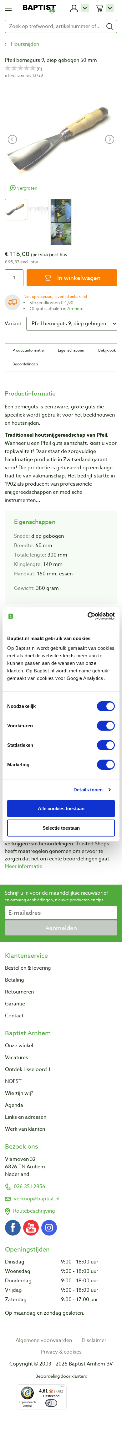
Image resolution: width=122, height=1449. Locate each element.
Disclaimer (94, 1340)
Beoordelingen (25, 364)
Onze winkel (19, 1045)
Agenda (14, 1105)
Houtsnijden (25, 44)
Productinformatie (28, 350)
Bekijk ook (107, 350)
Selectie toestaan (61, 828)
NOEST (13, 1081)
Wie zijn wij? (19, 1093)
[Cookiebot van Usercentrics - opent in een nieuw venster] (88, 616)
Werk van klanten (25, 1129)
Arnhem (75, 308)
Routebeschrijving (34, 1211)
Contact (14, 1016)
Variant (13, 323)
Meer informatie (23, 866)
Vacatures (16, 1057)
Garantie (15, 1004)
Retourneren (19, 992)
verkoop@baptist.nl (36, 1199)
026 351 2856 (29, 1186)
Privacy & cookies (61, 1352)
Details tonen (88, 789)
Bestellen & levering (28, 968)
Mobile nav (8, 8)
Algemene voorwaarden (44, 1340)
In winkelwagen (78, 278)
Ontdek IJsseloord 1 (28, 1069)
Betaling (14, 980)
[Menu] (63, 1388)
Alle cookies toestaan (61, 808)
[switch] (106, 726)
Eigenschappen (71, 350)
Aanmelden (61, 928)
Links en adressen (25, 1117)
